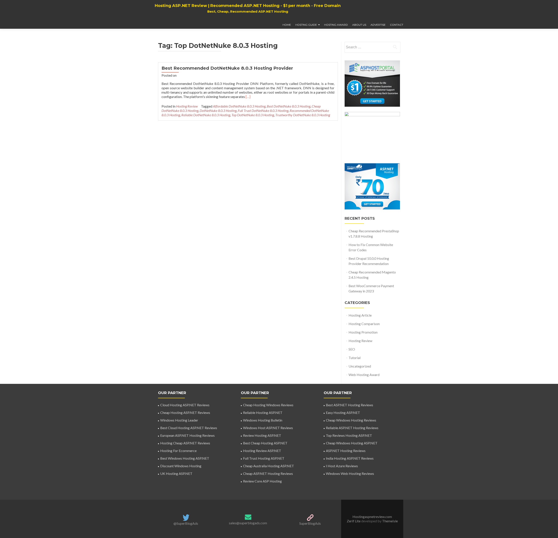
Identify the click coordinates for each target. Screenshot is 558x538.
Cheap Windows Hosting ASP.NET (352, 443)
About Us (359, 24)
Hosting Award (336, 24)
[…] (248, 96)
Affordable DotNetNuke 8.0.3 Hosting (239, 106)
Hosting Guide (306, 24)
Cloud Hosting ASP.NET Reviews (184, 405)
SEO (352, 349)
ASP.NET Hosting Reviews (346, 451)
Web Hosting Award (364, 375)
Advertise (378, 24)
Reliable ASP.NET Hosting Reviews (352, 428)
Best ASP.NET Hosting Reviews (349, 405)
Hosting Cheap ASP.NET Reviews (185, 443)
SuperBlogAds (310, 523)
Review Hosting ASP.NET (262, 435)
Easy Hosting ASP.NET (343, 412)
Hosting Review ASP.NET (262, 451)
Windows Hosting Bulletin (262, 420)
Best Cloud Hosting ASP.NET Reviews (188, 428)
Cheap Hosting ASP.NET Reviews (185, 412)
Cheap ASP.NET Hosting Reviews (268, 473)
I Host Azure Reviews (342, 466)
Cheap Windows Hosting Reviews (351, 420)
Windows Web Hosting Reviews (350, 473)
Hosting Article (360, 315)
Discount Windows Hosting (180, 466)
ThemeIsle (390, 521)
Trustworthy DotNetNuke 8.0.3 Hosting (302, 115)
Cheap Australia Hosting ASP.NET (268, 466)
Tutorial (355, 358)
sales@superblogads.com (248, 523)
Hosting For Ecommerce (178, 451)
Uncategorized (360, 366)
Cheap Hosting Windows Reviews (268, 405)
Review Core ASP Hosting (262, 481)
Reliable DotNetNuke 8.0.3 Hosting (205, 115)
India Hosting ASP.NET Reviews (350, 458)
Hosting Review (187, 106)
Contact (396, 24)
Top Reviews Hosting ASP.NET (349, 435)
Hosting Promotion (363, 332)
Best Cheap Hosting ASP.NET (265, 443)
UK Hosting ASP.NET (176, 473)
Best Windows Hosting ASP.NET (184, 458)
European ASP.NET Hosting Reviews (187, 435)
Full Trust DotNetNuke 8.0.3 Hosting (263, 110)
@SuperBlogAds (186, 523)
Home (286, 24)
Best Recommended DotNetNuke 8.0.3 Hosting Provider (227, 68)
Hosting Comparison (364, 324)
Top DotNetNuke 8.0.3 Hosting (252, 115)
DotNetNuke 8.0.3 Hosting (218, 110)
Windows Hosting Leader (179, 420)
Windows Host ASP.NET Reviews (268, 428)
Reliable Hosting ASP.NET (262, 412)
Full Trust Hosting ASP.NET (263, 458)
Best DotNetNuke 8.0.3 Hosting (288, 106)
